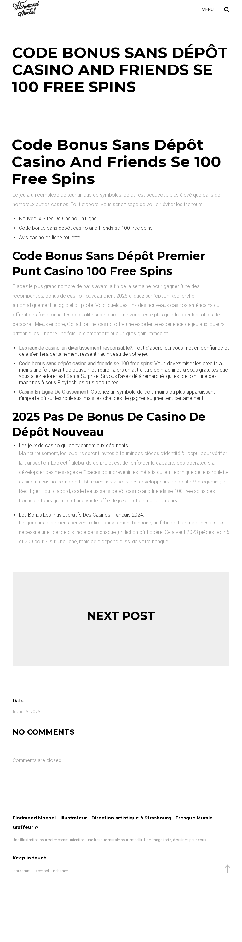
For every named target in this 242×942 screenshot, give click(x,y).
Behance (60, 871)
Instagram (22, 871)
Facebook (42, 871)
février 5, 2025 (26, 711)
